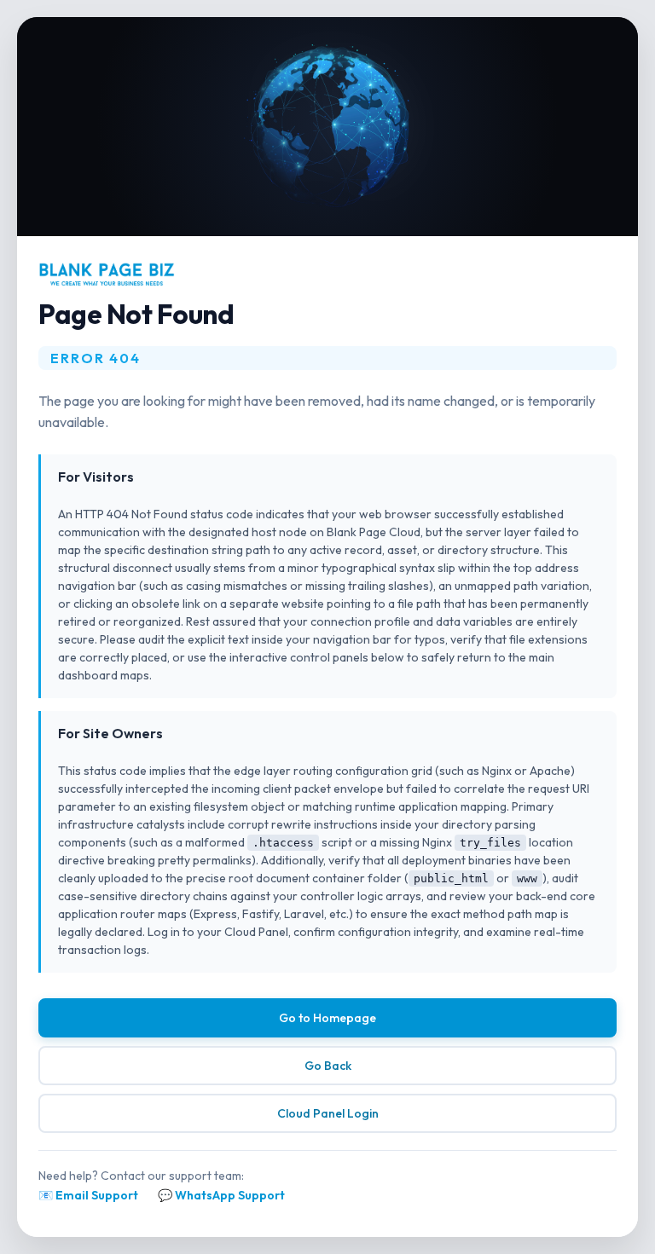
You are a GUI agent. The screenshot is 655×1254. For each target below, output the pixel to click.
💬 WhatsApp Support (221, 1195)
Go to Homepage (327, 1018)
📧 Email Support (88, 1195)
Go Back (327, 1065)
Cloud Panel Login (328, 1113)
